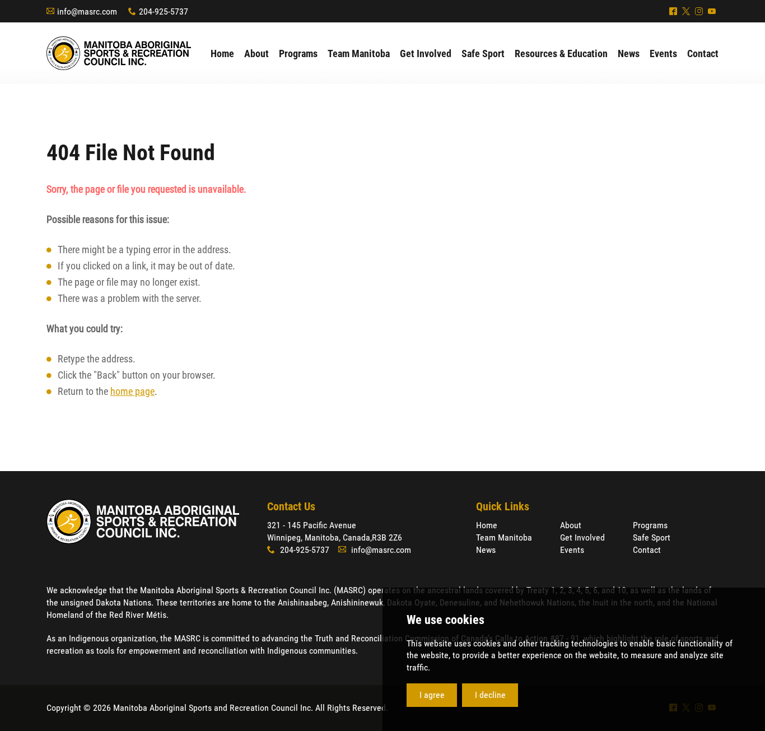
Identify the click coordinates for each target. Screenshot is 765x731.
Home (486, 525)
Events (572, 549)
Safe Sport (651, 537)
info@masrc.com (87, 11)
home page (132, 391)
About (570, 525)
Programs (650, 525)
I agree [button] (432, 695)
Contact (647, 549)
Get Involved (582, 537)
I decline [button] (490, 695)
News (486, 549)
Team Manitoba (504, 537)
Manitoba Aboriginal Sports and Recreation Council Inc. (118, 53)
